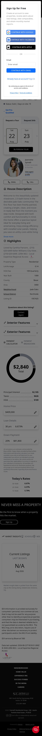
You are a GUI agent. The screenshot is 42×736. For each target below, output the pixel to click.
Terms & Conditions (26, 93)
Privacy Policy (14, 93)
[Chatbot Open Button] (35, 729)
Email (8, 60)
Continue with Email (21, 70)
